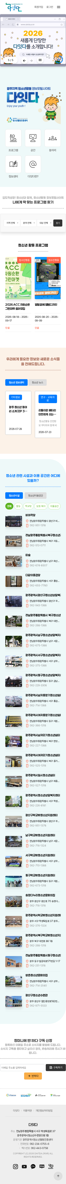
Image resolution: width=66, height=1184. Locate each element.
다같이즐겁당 (33, 575)
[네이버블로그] (41, 1166)
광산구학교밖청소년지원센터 (42, 815)
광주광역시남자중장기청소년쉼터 (43, 695)
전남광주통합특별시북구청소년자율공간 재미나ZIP (43, 535)
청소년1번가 (25, 1095)
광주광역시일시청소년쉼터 (40, 775)
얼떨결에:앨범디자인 (46, 304)
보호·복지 (40, 506)
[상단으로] (58, 1176)
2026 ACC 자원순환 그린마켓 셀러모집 (17, 306)
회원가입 (38, 7)
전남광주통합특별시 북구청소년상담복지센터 (43, 615)
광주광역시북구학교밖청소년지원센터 (43, 935)
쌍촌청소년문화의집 (37, 975)
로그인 (49, 7)
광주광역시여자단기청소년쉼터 (43, 755)
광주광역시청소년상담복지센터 (43, 795)
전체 (9, 506)
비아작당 (30, 515)
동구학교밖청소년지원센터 (40, 875)
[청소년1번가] (49, 1166)
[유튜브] (24, 1166)
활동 (18, 506)
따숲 (28, 555)
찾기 (58, 223)
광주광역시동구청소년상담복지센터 (43, 675)
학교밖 (28, 506)
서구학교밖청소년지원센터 (40, 855)
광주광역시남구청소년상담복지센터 (43, 635)
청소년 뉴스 (37, 382)
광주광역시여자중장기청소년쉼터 (43, 715)
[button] (31, 60)
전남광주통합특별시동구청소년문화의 (43, 955)
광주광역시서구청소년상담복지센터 (43, 655)
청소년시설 (14, 495)
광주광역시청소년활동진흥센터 (11, 1095)
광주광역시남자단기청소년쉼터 (43, 735)
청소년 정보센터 (16, 382)
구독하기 (55, 1067)
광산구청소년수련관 (37, 995)
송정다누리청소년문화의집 (40, 895)
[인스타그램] (16, 1166)
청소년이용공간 (35, 495)
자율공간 (54, 506)
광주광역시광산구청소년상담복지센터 (43, 595)
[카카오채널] (33, 1166)
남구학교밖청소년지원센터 (40, 835)
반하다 (33, 1076)
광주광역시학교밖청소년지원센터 (43, 915)
